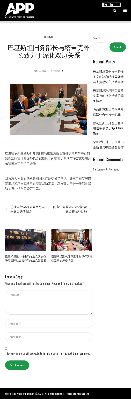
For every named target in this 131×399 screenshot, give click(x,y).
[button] (114, 10)
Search (96, 38)
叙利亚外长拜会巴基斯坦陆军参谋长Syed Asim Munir (108, 128)
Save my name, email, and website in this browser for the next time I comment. (48, 354)
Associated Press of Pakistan (19, 393)
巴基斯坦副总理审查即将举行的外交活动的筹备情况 (71, 258)
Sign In (108, 4)
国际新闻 (48, 36)
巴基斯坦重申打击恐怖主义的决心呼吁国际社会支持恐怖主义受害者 (25, 258)
